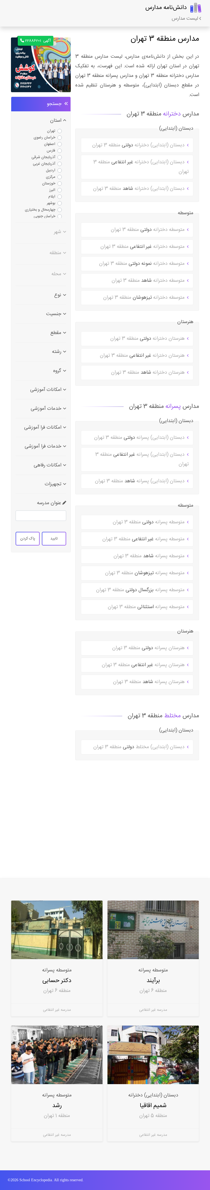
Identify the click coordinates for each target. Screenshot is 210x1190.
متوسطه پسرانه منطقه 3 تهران (149, 522)
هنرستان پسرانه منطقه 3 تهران (149, 648)
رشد (57, 1105)
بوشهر (51, 203)
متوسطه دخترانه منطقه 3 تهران (148, 230)
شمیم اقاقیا (153, 1105)
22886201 (38, 40)
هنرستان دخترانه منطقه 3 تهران (148, 339)
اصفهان (49, 144)
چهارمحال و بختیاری (40, 210)
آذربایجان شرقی (43, 157)
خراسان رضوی (44, 137)
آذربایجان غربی (44, 164)
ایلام (51, 196)
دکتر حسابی (57, 980)
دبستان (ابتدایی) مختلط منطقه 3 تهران (139, 747)
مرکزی (50, 177)
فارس (51, 150)
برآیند (153, 980)
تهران (51, 131)
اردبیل (50, 170)
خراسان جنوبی (44, 216)
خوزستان (48, 183)
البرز (52, 190)
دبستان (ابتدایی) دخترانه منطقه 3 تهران (139, 145)
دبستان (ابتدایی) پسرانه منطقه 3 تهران (140, 438)
